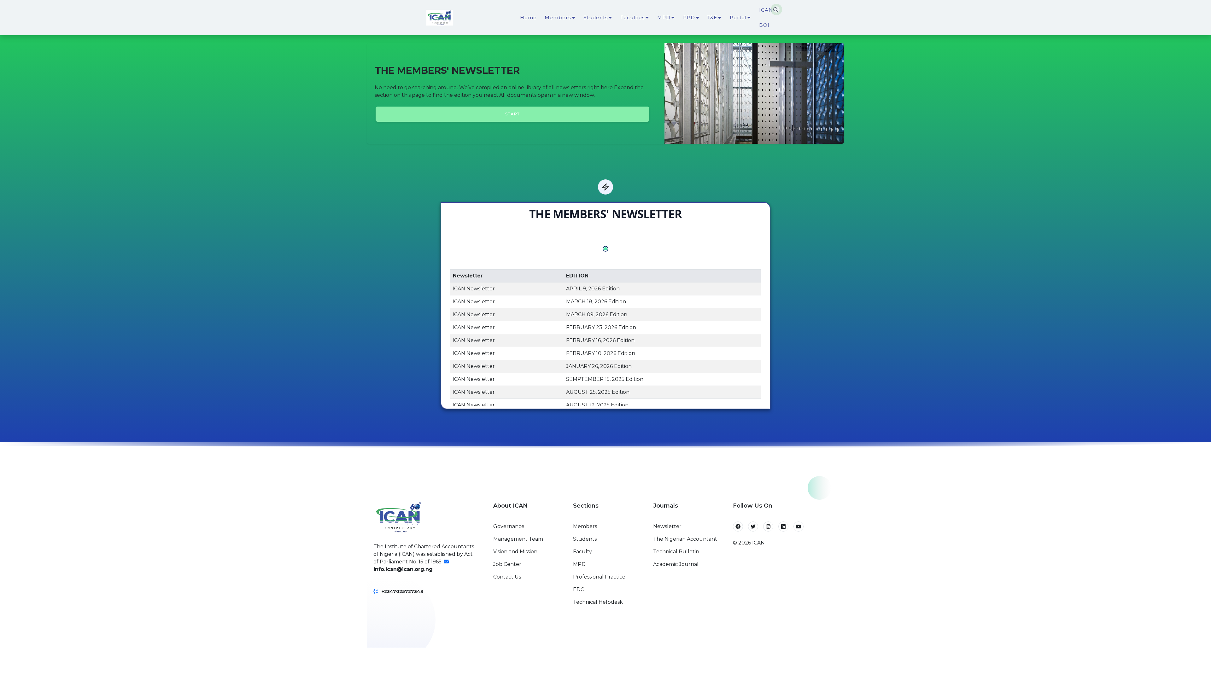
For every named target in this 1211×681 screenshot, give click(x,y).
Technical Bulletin (676, 552)
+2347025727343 (402, 591)
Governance (508, 526)
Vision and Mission (515, 552)
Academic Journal (676, 564)
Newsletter (667, 526)
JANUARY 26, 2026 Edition (599, 366)
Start (512, 114)
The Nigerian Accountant (685, 539)
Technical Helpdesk (598, 602)
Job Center (507, 564)
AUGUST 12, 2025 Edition (597, 405)
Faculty (582, 552)
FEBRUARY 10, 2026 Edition (600, 353)
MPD (579, 564)
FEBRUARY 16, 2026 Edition (600, 340)
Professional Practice (599, 577)
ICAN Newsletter (474, 289)
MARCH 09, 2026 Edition (596, 314)
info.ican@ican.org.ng (403, 569)
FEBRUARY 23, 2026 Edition (601, 327)
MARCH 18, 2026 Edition (596, 302)
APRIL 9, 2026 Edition (593, 289)
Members (585, 526)
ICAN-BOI (767, 17)
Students (585, 539)
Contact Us (507, 577)
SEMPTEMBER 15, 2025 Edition (604, 379)
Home (528, 17)
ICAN (758, 543)
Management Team (518, 539)
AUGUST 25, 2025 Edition (597, 392)
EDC (578, 589)
